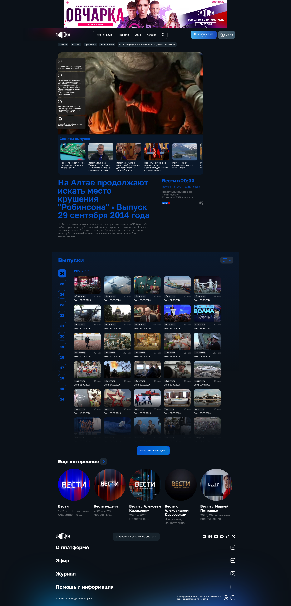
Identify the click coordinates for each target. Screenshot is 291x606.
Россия (196, 186)
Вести (63, 506)
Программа (90, 44)
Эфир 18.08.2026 (142, 356)
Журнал (66, 574)
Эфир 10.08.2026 (82, 413)
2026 (87, 271)
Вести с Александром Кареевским (177, 510)
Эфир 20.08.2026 (82, 356)
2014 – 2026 (183, 186)
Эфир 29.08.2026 (112, 300)
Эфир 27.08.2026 (172, 300)
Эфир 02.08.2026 (172, 441)
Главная (63, 44)
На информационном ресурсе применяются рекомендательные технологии (199, 597)
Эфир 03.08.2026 (142, 441)
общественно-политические (177, 193)
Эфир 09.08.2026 (112, 413)
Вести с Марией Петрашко (214, 508)
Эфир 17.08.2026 (172, 356)
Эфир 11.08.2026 (202, 384)
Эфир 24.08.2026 (112, 328)
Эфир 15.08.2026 (82, 384)
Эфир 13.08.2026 (142, 384)
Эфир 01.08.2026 (202, 441)
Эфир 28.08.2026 (142, 300)
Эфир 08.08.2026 (142, 413)
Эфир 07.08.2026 (172, 413)
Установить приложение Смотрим (136, 536)
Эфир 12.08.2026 (172, 384)
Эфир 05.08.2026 (82, 441)
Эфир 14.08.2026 (112, 384)
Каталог (76, 44)
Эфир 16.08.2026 (202, 356)
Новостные (168, 191)
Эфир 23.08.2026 (142, 328)
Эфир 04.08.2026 (112, 441)
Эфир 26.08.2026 (202, 300)
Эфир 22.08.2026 (172, 328)
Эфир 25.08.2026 (82, 328)
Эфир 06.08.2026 (202, 413)
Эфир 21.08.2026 (202, 328)
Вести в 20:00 (107, 44)
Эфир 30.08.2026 (82, 300)
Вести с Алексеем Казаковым (145, 508)
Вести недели (106, 506)
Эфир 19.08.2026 (112, 356)
